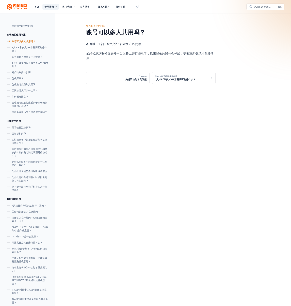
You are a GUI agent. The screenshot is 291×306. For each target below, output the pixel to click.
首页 (36, 6)
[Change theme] (137, 7)
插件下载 (120, 6)
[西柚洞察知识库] (17, 7)
